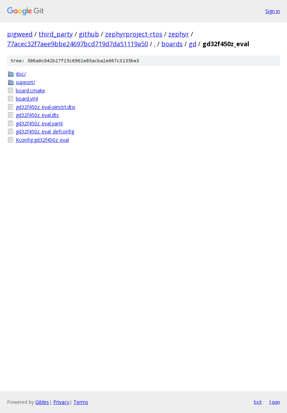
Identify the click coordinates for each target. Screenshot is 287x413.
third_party (55, 34)
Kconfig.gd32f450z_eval (42, 139)
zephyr (178, 34)
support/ (25, 82)
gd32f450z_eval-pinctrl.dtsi (45, 107)
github (89, 34)
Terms (81, 402)
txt (257, 402)
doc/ (21, 73)
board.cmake (30, 90)
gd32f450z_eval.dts (37, 115)
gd (192, 44)
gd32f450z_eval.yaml (39, 123)
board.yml (27, 98)
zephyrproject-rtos (133, 34)
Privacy (61, 402)
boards (172, 44)
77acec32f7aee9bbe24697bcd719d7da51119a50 (77, 44)
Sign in (272, 11)
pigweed (20, 34)
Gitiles (42, 402)
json (274, 402)
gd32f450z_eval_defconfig (45, 131)
